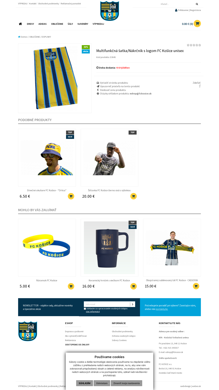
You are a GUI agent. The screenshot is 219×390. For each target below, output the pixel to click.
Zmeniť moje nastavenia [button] (126, 383)
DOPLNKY (46, 36)
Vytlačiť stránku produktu (114, 82)
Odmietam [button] (102, 383)
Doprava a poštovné (74, 331)
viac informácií (93, 311)
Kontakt (33, 3)
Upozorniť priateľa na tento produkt (120, 86)
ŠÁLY (70, 23)
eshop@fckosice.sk (174, 352)
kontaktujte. (162, 309)
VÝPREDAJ (23, 3)
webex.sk (196, 386)
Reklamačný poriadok (71, 3)
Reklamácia (70, 340)
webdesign (185, 386)
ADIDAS (42, 23)
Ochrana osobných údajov (123, 336)
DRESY (30, 23)
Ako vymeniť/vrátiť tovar (76, 336)
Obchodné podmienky (48, 3)
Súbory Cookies (119, 340)
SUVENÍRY (82, 23)
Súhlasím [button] (84, 383)
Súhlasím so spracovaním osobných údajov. (107, 310)
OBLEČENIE (57, 23)
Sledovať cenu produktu (113, 90)
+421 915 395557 (171, 347)
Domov (24, 36)
